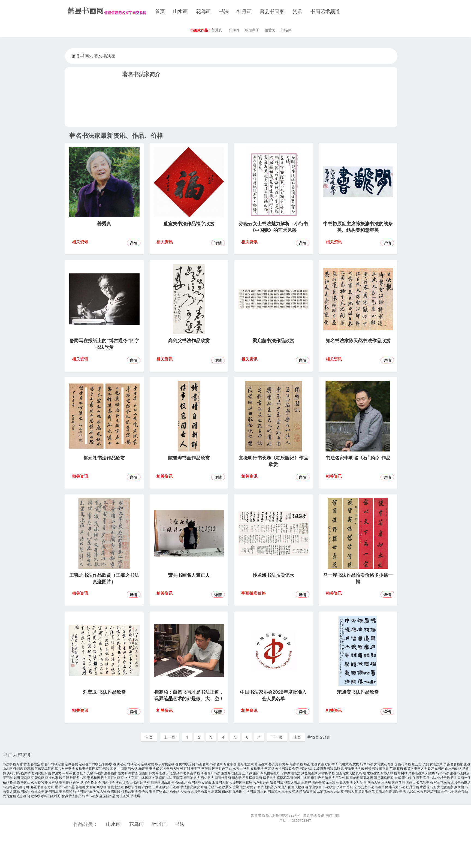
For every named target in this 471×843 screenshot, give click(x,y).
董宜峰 (226, 772)
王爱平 (39, 791)
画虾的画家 (115, 777)
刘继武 (286, 29)
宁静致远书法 (290, 772)
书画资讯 (317, 763)
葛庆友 (339, 791)
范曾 (393, 768)
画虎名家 (51, 777)
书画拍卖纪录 (201, 782)
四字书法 (399, 791)
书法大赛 (351, 791)
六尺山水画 (415, 791)
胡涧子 (96, 782)
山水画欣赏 (160, 786)
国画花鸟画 (402, 763)
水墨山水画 (131, 782)
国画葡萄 (461, 791)
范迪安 (297, 791)
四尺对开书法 (65, 768)
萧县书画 (80, 56)
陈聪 (16, 791)
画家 (76, 782)
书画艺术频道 (325, 10)
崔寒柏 (49, 786)
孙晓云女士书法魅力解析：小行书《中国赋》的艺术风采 (273, 226)
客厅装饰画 (133, 786)
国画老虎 (352, 777)
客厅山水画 (313, 786)
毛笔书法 (328, 777)
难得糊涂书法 (24, 772)
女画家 (91, 786)
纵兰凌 (331, 782)
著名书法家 (245, 763)
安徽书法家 (95, 772)
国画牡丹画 (223, 777)
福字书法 (102, 768)
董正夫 (384, 768)
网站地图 (332, 815)
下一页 (277, 737)
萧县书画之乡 (417, 768)
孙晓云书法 (129, 791)
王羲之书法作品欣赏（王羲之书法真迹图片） (104, 578)
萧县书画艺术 (368, 791)
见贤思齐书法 (323, 768)
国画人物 (374, 782)
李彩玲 (316, 777)
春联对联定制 (185, 763)
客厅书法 (429, 777)
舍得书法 (281, 768)
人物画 (185, 791)
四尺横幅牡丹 (270, 772)
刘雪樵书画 (326, 772)
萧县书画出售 (200, 791)
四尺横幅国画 (252, 777)
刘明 (16, 777)
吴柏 (10, 772)
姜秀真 (217, 29)
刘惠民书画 (436, 768)
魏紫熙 (43, 782)
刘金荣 (294, 768)
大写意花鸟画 (384, 763)
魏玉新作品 (107, 795)
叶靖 (204, 786)
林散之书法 (292, 782)
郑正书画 (37, 786)
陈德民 (115, 791)
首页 (160, 10)
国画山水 (412, 782)
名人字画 (131, 777)
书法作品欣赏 (190, 786)
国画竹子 (108, 782)
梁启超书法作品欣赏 (273, 340)
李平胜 (206, 768)
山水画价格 (453, 768)
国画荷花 (398, 782)
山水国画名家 (148, 777)
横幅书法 (371, 768)
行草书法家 (90, 795)
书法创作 (385, 791)
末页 (297, 737)
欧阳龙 (339, 768)
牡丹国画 (412, 786)
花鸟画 (203, 10)
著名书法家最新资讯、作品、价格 (116, 135)
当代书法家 (115, 786)
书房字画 (27, 791)
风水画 (102, 786)
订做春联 (33, 795)
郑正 (307, 763)
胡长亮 (15, 782)
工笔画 (174, 786)
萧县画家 (110, 772)
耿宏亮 (85, 782)
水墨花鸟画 (428, 786)
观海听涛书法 (128, 772)
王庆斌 (386, 782)
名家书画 (296, 763)
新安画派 (309, 791)
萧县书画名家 (169, 768)
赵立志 (416, 763)
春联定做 (37, 763)
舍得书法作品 (71, 795)
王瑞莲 (178, 777)
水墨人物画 (389, 772)
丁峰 (26, 786)
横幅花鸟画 (285, 777)
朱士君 (234, 786)
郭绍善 (80, 786)
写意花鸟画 (442, 782)
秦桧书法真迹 (85, 768)
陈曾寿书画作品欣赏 (189, 457)
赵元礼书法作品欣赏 (104, 457)
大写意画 (9, 795)
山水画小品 (171, 791)
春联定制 (119, 763)
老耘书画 (426, 782)
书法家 (154, 768)
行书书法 (442, 772)
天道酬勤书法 (176, 772)
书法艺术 (274, 791)
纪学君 (145, 782)
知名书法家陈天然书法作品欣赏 (358, 340)
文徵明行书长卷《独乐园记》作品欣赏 (273, 460)
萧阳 (256, 772)
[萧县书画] (106, 10)
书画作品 (65, 782)
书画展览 (65, 791)
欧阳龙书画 (78, 777)
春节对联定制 (164, 763)
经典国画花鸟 (242, 782)
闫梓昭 (361, 772)
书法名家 (216, 763)
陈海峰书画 (157, 772)
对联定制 (133, 763)
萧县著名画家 (453, 763)
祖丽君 (227, 791)
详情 (133, 243)
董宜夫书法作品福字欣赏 (189, 223)
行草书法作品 (263, 786)
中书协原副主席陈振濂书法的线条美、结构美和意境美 (358, 226)
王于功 (196, 768)
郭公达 (133, 768)
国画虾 (143, 772)
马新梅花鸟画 (12, 786)
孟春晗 (53, 782)
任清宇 (417, 777)
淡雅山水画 (302, 777)
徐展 (225, 786)
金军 (397, 777)
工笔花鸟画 (325, 791)
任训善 (18, 768)
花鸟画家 (27, 777)
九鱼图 (237, 791)
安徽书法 (276, 782)
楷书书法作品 (65, 786)
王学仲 (340, 777)
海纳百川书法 (210, 772)
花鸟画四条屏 (160, 782)
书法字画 (9, 763)
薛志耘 (29, 768)
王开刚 (8, 777)
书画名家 (202, 763)
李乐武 (341, 786)
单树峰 (402, 772)
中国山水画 (29, 782)
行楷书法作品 (83, 791)
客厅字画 (360, 782)
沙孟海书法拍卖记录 (273, 574)
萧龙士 (115, 768)
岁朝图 (459, 786)
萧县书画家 (272, 10)
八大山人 (280, 786)
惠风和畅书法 (97, 777)
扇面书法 (165, 777)
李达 (119, 782)
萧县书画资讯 (222, 782)
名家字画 (230, 763)
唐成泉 (216, 791)
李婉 (425, 763)
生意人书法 (344, 782)
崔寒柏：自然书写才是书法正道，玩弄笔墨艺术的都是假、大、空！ (189, 695)
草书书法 (269, 777)
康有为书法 (397, 786)
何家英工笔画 (44, 768)
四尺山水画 (43, 772)
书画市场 (155, 791)
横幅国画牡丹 (51, 795)
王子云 (286, 791)
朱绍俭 (352, 786)
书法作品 (306, 768)
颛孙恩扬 (366, 777)
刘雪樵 (430, 772)
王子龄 (247, 772)
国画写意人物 (345, 772)
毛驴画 (21, 795)
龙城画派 (373, 772)
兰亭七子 (447, 791)
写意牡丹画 (261, 782)
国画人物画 (296, 786)
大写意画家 (445, 786)
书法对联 (246, 786)
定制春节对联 (88, 763)
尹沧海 (57, 772)
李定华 (269, 768)
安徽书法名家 (354, 768)
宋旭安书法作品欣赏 (358, 691)
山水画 (180, 10)
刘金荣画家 (309, 772)
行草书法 (366, 763)
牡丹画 (244, 10)
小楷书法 (249, 791)
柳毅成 (402, 768)
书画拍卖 (381, 786)
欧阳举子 (252, 29)
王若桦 (306, 782)
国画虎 (236, 772)
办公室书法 (366, 786)
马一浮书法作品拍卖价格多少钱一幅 (358, 578)
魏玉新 (64, 777)
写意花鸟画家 (384, 777)
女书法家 (436, 763)
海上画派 (122, 795)
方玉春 (262, 791)
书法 (224, 10)
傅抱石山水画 (181, 782)
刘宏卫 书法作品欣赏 (104, 691)
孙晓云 (143, 791)
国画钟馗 (318, 782)
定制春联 (105, 763)
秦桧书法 (257, 768)
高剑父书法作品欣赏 (189, 340)
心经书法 (214, 786)
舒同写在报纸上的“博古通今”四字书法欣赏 (104, 343)
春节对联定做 (54, 763)
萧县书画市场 (460, 782)
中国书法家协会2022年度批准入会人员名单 (273, 695)
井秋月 (245, 768)
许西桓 (147, 786)
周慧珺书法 (432, 791)
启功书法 (207, 777)
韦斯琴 (67, 772)
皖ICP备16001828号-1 (283, 815)
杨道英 (143, 768)
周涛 (123, 768)
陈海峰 (234, 29)
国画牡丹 (79, 772)
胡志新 (236, 777)
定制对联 (147, 763)
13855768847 (300, 820)
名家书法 (23, 763)
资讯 (297, 10)
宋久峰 (407, 777)
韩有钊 (185, 768)
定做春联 (71, 763)
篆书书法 (51, 791)
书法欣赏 (329, 786)
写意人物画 (101, 791)
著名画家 (261, 763)
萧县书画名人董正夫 (189, 574)
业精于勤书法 (447, 777)
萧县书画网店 (460, 772)
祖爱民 (270, 29)
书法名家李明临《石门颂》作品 (358, 457)
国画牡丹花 (220, 768)
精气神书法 (191, 777)
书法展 (135, 795)
